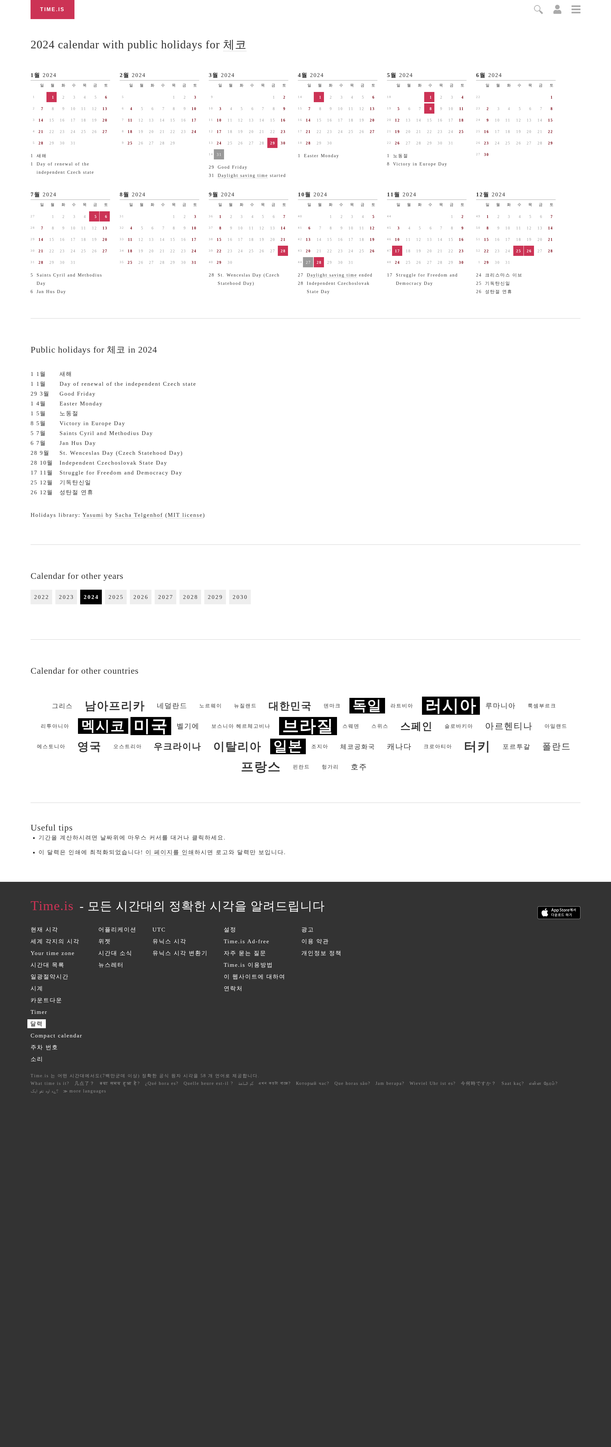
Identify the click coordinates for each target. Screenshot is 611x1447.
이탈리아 (237, 746)
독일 (367, 705)
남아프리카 (115, 705)
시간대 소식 (115, 953)
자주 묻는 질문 (245, 953)
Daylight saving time (243, 175)
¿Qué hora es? (162, 1083)
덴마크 (332, 705)
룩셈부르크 (542, 705)
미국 (151, 726)
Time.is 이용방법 (248, 965)
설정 (230, 929)
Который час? (312, 1083)
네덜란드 (172, 706)
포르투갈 (516, 746)
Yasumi (92, 515)
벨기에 (188, 726)
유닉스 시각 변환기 (180, 953)
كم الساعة (245, 1083)
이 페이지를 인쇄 (169, 852)
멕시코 (103, 726)
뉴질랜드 (245, 705)
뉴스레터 (111, 965)
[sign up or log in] (557, 12)
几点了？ (84, 1083)
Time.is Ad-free (247, 941)
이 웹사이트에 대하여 (254, 976)
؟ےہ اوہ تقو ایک (44, 1091)
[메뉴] (576, 10)
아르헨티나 (509, 726)
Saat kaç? (513, 1083)
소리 (37, 1059)
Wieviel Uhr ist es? (433, 1083)
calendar (139, 44)
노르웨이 (210, 705)
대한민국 (290, 706)
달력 (36, 1024)
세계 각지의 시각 (55, 941)
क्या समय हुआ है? (120, 1083)
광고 (307, 929)
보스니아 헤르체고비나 (240, 726)
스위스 (380, 726)
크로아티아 (438, 746)
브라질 (308, 726)
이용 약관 (315, 941)
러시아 (451, 706)
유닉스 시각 (169, 941)
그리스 (62, 705)
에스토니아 (51, 746)
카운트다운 (46, 1000)
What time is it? (50, 1083)
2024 (50, 75)
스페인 (416, 726)
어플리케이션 (117, 929)
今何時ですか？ (478, 1083)
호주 (359, 767)
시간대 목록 (48, 965)
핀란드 (301, 766)
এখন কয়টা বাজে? (274, 1083)
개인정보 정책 (321, 953)
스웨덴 (351, 726)
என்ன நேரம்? (543, 1083)
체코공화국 (357, 746)
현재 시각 (44, 929)
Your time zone (53, 953)
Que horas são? (352, 1083)
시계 (37, 988)
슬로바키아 (459, 726)
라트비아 (401, 705)
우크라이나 (177, 746)
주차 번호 (44, 1047)
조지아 (319, 746)
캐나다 (399, 746)
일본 (288, 746)
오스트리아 (127, 746)
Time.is (52, 9)
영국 (89, 746)
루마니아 (500, 706)
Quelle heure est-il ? (208, 1083)
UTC (159, 929)
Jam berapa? (390, 1083)
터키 (477, 746)
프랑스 (261, 767)
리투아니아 (55, 726)
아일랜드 (555, 726)
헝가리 (330, 766)
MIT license (185, 515)
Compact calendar (56, 1035)
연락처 (233, 988)
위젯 (104, 941)
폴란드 (556, 746)
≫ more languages (84, 1091)
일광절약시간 (50, 976)
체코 (235, 44)
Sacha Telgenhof (139, 515)
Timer (39, 1012)
